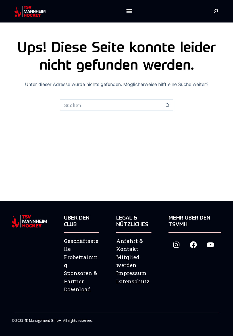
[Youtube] (210, 245)
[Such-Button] (167, 105)
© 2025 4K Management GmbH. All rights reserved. (52, 320)
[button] (129, 11)
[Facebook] (193, 245)
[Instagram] (176, 245)
